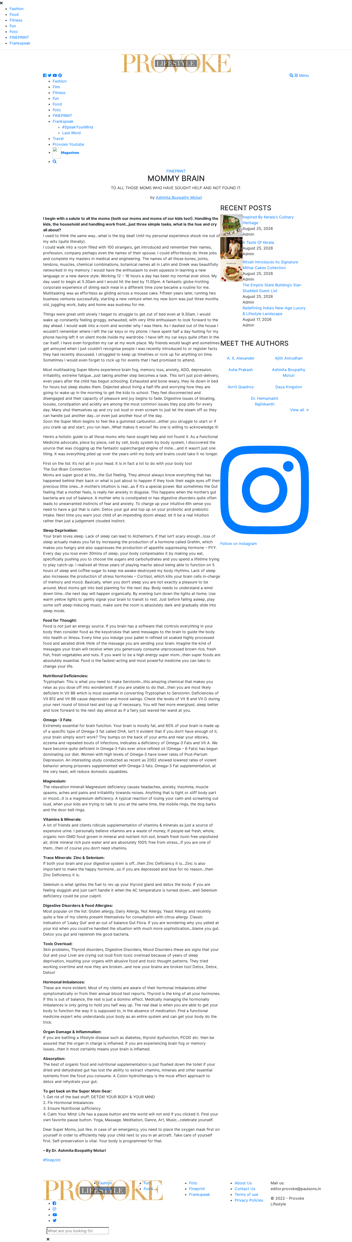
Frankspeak (20, 43)
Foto (14, 31)
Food (14, 14)
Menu (303, 75)
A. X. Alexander (241, 358)
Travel (58, 138)
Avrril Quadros (241, 386)
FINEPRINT (19, 37)
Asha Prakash (240, 369)
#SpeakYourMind (77, 127)
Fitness (16, 20)
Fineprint (197, 1188)
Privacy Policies (249, 1200)
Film (56, 86)
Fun (13, 25)
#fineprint (52, 1160)
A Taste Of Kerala (258, 242)
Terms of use (246, 1194)
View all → (299, 409)
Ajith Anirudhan (288, 358)
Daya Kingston (288, 386)
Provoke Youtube (68, 144)
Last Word (71, 132)
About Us (243, 1183)
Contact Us (245, 1188)
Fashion (16, 8)
